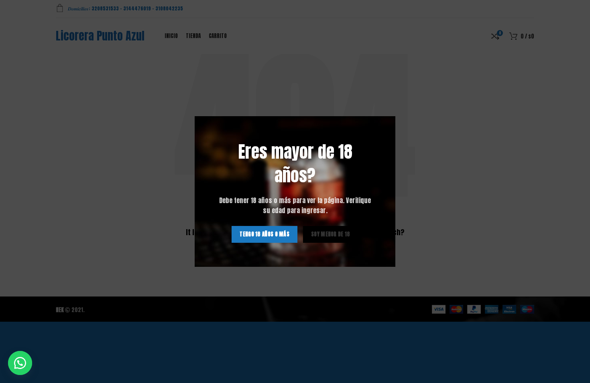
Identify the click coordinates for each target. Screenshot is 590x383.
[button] (20, 363)
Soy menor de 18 (330, 234)
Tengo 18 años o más (264, 234)
